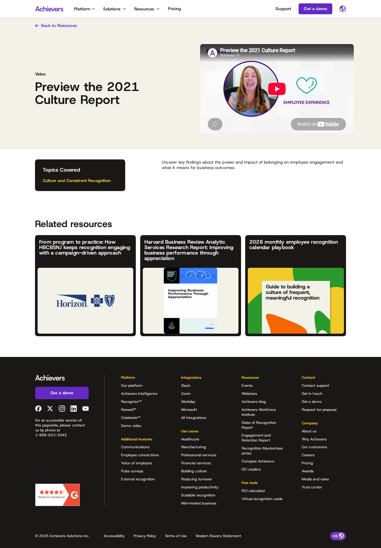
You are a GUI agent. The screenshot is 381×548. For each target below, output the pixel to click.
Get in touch (312, 393)
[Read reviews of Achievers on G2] (57, 495)
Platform (82, 9)
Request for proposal (319, 409)
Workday (188, 401)
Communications (135, 447)
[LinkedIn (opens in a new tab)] (73, 408)
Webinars (249, 393)
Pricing (174, 8)
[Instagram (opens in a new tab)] (62, 408)
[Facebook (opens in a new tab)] (38, 408)
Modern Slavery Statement (218, 535)
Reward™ (128, 409)
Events (247, 385)
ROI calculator (253, 490)
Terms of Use (176, 535)
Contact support (315, 385)
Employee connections (140, 455)
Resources (144, 9)
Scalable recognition (198, 495)
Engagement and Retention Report (256, 437)
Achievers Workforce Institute (259, 412)
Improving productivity (200, 487)
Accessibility (114, 535)
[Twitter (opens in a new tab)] (50, 408)
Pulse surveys (132, 471)
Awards (308, 471)
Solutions (112, 9)
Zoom (186, 393)
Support (283, 8)
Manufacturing (193, 447)
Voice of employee (136, 463)
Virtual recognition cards (262, 498)
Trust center (312, 487)
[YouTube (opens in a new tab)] (85, 408)
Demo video (131, 425)
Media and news (315, 479)
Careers (308, 455)
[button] (143, 379)
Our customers (314, 447)
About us (309, 431)
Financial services (196, 463)
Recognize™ (131, 401)
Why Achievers (314, 439)
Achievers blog (254, 401)
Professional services (198, 455)
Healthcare (190, 439)
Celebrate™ (130, 417)
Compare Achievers (258, 461)
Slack (185, 385)
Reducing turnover (196, 479)
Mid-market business (198, 503)
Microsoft (189, 409)
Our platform (132, 385)
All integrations (193, 417)
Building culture (194, 471)
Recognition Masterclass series (262, 450)
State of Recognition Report (259, 425)
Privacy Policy (144, 535)
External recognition (138, 479)
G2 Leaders (251, 469)
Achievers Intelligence (139, 393)
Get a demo (312, 401)
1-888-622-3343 (51, 435)
